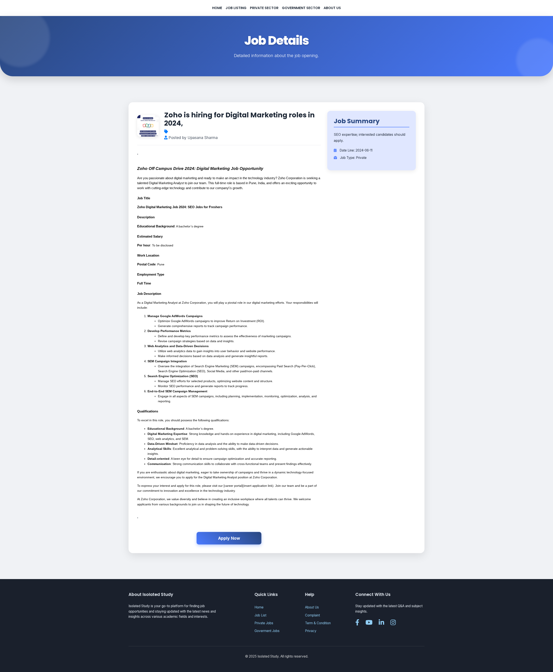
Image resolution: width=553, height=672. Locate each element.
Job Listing (236, 7)
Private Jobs (263, 623)
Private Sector (264, 7)
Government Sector (301, 7)
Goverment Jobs (267, 631)
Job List (260, 615)
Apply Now (229, 538)
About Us (332, 7)
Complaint (312, 615)
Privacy (310, 631)
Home (217, 7)
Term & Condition (318, 623)
